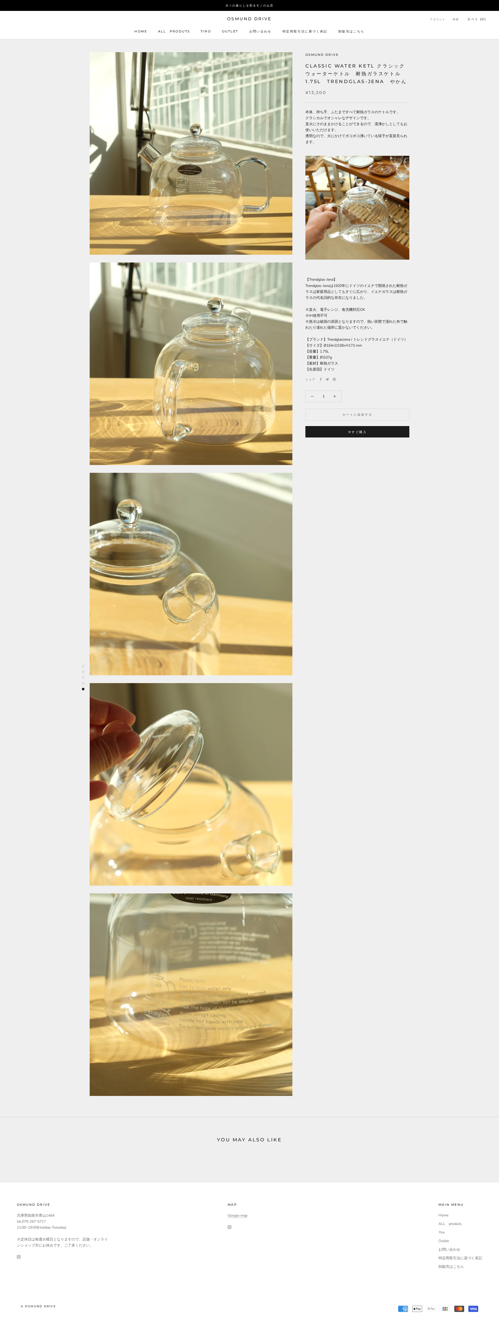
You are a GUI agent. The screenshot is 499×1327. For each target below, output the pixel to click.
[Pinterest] (334, 379)
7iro (206, 31)
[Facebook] (320, 379)
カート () (476, 19)
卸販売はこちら (351, 31)
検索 (456, 19)
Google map (237, 1215)
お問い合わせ (260, 31)
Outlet (230, 31)
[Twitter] (327, 379)
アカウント (437, 19)
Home (140, 31)
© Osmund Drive (38, 1306)
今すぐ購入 (357, 432)
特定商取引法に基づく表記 (305, 31)
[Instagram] (19, 1256)
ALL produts (174, 31)
